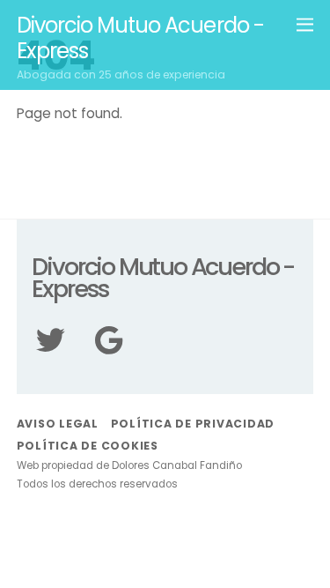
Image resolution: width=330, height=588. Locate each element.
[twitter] (60, 354)
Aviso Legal (58, 423)
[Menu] (305, 24)
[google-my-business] (118, 354)
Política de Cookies (87, 445)
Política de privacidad (193, 423)
